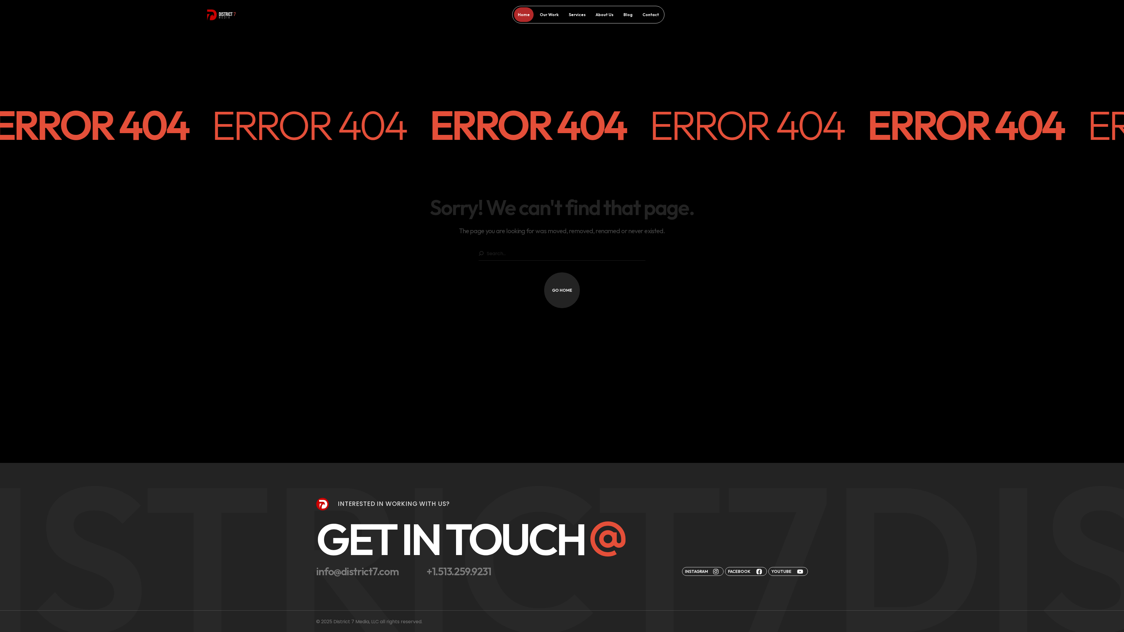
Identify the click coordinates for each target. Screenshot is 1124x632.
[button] (562, 290)
